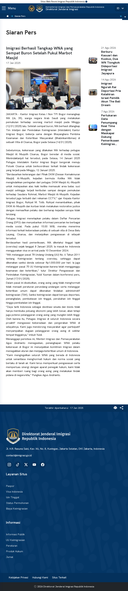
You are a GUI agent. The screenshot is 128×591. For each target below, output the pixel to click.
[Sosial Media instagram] (9, 464)
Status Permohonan (17, 503)
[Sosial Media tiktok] (17, 464)
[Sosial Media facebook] (42, 464)
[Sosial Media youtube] (34, 464)
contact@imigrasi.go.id (19, 455)
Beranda (7, 16)
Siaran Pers (20, 16)
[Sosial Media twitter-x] (26, 464)
